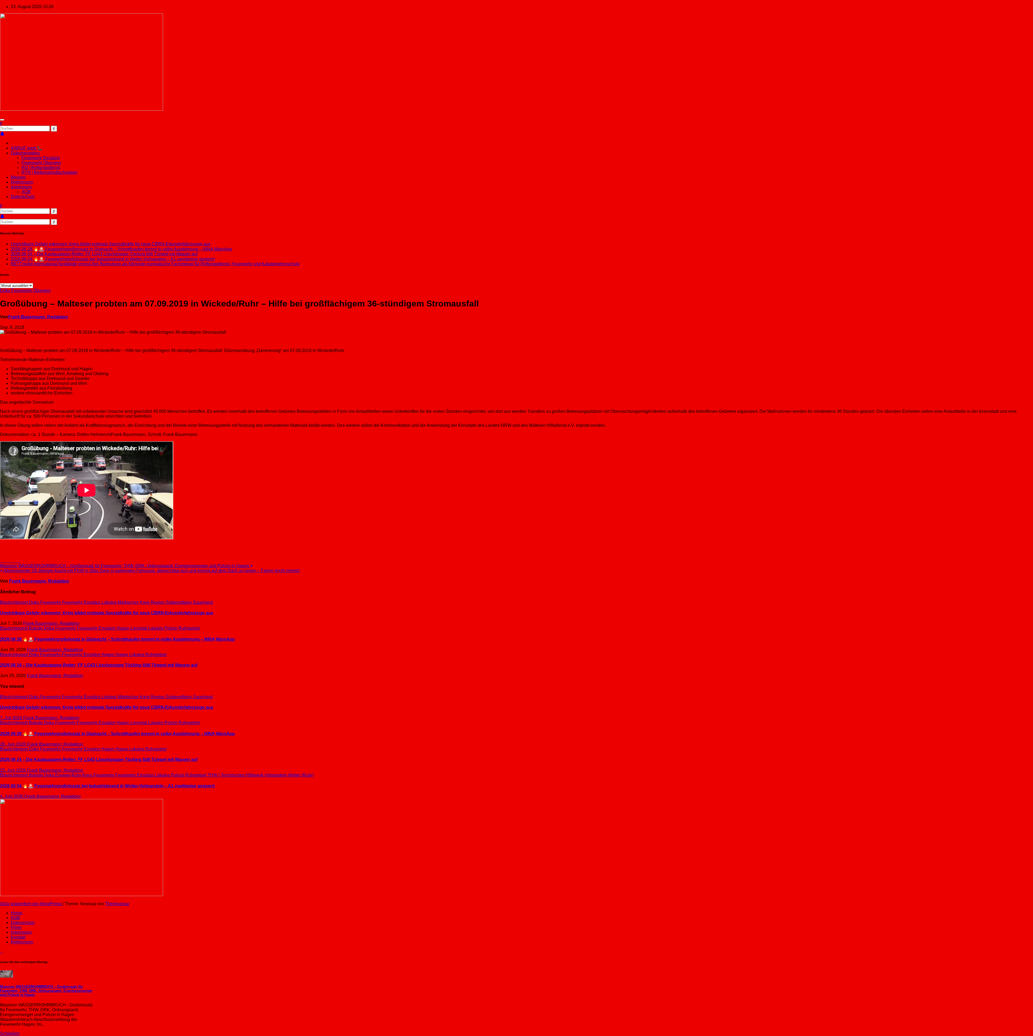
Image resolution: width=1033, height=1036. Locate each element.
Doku (5, 290)
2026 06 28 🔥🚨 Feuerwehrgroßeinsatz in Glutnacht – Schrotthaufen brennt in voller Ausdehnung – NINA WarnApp (121, 249)
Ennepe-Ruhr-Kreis (74, 775)
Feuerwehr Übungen (41, 162)
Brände (36, 628)
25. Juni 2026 (13, 770)
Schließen (10, 1033)
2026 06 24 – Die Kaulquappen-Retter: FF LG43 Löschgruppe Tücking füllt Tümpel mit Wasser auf (104, 254)
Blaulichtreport (14, 602)
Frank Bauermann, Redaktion (38, 317)
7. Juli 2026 (11, 718)
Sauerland (203, 602)
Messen (18, 177)
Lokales (109, 602)
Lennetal (139, 628)
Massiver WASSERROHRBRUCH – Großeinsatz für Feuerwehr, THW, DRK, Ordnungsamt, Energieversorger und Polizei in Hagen (125, 565)
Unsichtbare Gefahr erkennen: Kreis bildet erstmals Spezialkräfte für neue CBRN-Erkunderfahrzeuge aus (110, 244)
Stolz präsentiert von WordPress (31, 903)
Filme (16, 927)
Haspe (122, 654)
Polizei (171, 628)
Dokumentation (25, 153)
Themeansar (117, 903)
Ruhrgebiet (189, 628)
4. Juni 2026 (12, 796)
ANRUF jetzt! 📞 (27, 148)
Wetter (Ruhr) (301, 775)
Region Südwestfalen (172, 602)
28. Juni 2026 (13, 744)
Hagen (123, 628)
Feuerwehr (51, 602)
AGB (26, 191)
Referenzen (22, 182)
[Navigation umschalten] (2, 120)
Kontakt (18, 937)
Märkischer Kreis (134, 602)
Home (16, 913)
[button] (1, 123)
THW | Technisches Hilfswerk (235, 775)
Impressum (21, 187)
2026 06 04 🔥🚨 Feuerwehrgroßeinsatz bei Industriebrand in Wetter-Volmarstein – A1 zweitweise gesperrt (113, 259)
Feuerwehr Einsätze (41, 158)
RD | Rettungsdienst (41, 167)
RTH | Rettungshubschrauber (49, 172)
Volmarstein (276, 775)
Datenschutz (23, 196)
